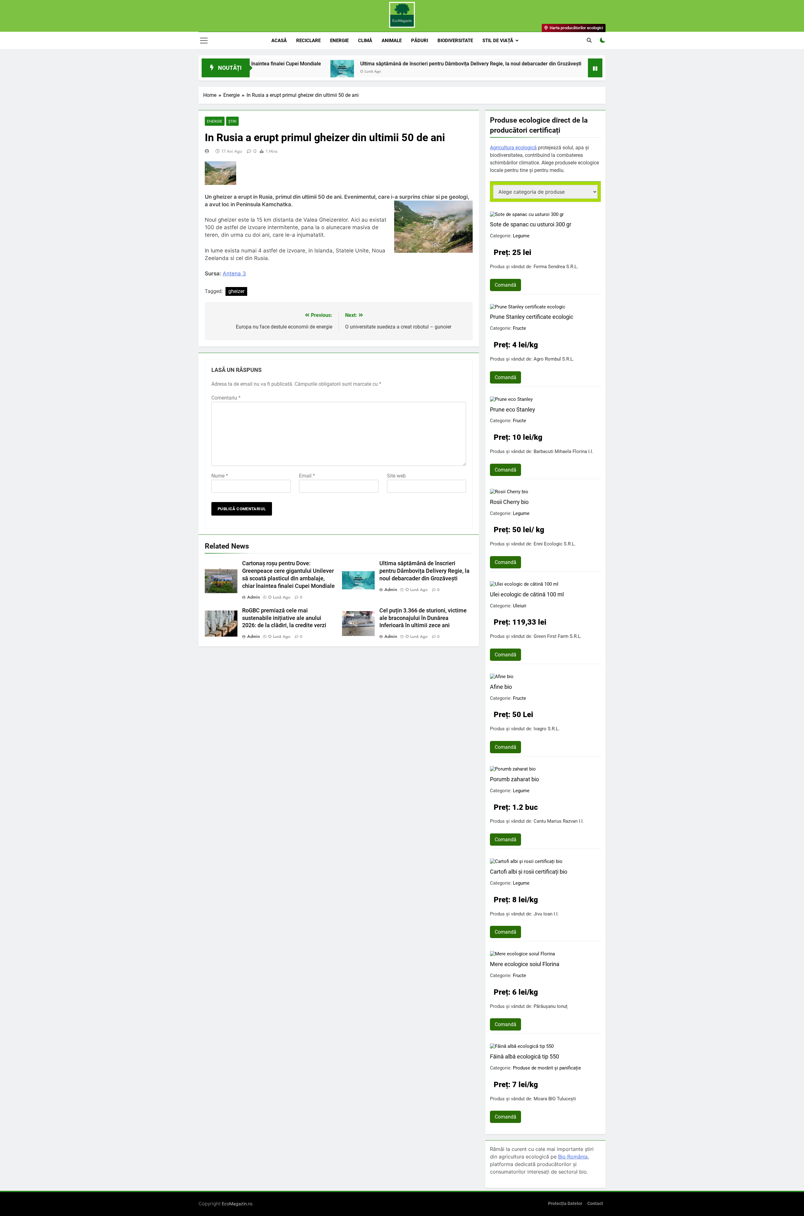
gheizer (236, 291)
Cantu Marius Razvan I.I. (559, 821)
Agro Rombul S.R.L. (554, 359)
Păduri (419, 40)
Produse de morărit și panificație (547, 1068)
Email (307, 476)
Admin (253, 597)
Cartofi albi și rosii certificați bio (528, 871)
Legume (521, 236)
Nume (219, 476)
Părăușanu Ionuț (551, 1006)
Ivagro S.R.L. (547, 729)
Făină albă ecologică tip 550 (524, 1056)
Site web (396, 476)
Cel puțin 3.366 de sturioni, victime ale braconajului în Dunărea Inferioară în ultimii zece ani (423, 618)
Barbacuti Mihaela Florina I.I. (563, 451)
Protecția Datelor (565, 1203)
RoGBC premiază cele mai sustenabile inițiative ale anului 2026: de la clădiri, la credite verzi (284, 618)
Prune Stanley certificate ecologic (531, 316)
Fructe (519, 328)
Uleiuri (519, 606)
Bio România (573, 1156)
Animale (392, 40)
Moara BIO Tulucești (555, 1099)
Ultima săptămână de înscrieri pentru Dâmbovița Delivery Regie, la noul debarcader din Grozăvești (424, 64)
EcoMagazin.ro (237, 1203)
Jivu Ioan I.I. (546, 914)
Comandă (505, 285)
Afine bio (501, 686)
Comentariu (226, 398)
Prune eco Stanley (512, 409)
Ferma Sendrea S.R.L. (556, 266)
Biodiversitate (455, 40)
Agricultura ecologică (513, 148)
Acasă (279, 40)
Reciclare (308, 40)
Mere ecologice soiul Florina (524, 964)
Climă (365, 40)
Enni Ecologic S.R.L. (555, 544)
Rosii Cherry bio (509, 502)
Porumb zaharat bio (514, 779)
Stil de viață (497, 40)
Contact (595, 1203)
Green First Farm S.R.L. (558, 636)
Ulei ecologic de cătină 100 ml (527, 594)
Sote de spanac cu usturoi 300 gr (530, 224)
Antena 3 (234, 273)
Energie (339, 40)
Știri (232, 121)
